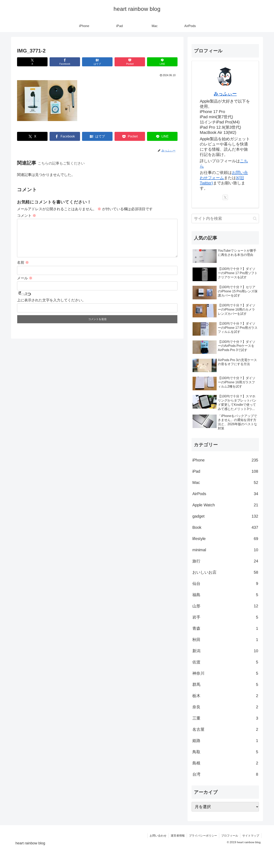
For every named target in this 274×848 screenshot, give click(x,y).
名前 (23, 262)
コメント (26, 216)
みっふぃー (225, 93)
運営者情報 (178, 835)
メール (24, 278)
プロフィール (229, 835)
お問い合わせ (158, 835)
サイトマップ (250, 835)
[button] (254, 218)
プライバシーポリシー (203, 835)
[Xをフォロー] (225, 197)
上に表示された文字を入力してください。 (51, 300)
